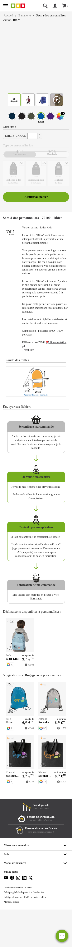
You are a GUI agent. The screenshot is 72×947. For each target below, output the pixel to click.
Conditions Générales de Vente (20, 925)
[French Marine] (12, 116)
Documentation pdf (34, 361)
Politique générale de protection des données (27, 929)
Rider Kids (48, 234)
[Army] (31, 116)
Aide (7, 891)
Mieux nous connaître (17, 883)
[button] (62, 936)
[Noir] (22, 116)
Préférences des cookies (39, 934)
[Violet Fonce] (50, 116)
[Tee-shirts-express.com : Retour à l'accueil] (21, 6)
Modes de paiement (16, 900)
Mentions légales (13, 939)
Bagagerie (26, 15)
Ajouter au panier (36, 200)
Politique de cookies (14, 934)
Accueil (9, 15)
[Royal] (41, 116)
